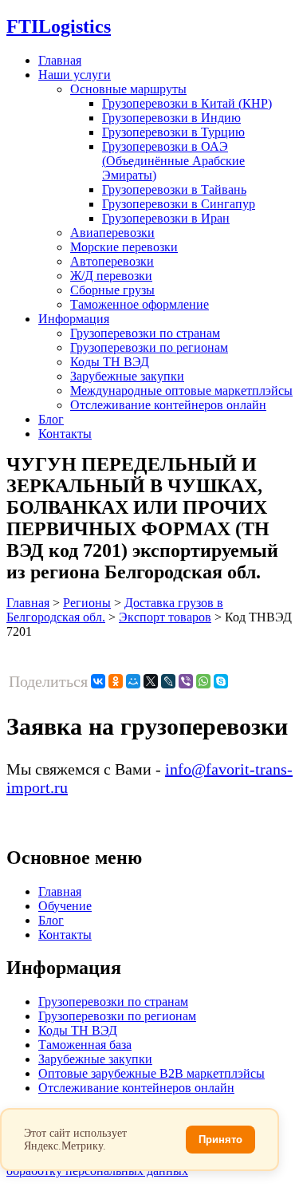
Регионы (87, 602)
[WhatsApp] (203, 681)
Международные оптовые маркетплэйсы (181, 390)
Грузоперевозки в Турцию (173, 132)
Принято (220, 1140)
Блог (51, 419)
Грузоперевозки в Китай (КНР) (187, 103)
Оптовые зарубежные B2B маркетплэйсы (151, 1073)
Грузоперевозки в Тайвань (174, 189)
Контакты (65, 433)
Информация (73, 318)
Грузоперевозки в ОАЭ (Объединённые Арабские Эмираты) (173, 161)
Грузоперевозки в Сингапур (178, 204)
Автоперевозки (112, 261)
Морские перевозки (124, 247)
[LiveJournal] (168, 681)
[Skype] (221, 681)
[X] (151, 681)
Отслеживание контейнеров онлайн (168, 405)
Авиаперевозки (112, 232)
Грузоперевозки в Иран (166, 218)
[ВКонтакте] (98, 681)
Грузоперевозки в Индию (171, 117)
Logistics (58, 26)
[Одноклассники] (115, 681)
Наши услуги (74, 74)
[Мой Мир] (133, 681)
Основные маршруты (128, 89)
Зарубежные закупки (127, 376)
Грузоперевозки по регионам (149, 347)
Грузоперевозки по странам (145, 333)
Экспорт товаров (165, 617)
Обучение (65, 906)
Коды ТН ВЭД (109, 362)
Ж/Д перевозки (111, 275)
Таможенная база (85, 1044)
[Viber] (186, 681)
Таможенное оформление (139, 304)
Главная (59, 60)
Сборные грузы (112, 290)
